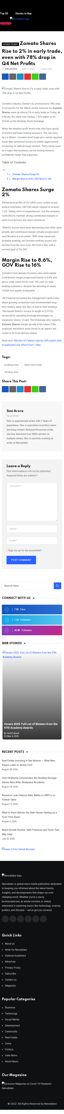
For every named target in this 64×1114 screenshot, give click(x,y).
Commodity (11, 1031)
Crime (8, 1043)
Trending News (11, 372)
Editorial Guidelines (15, 955)
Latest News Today (33, 365)
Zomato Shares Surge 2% (25, 174)
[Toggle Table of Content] (4, 169)
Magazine (10, 985)
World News (11, 1061)
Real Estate (11, 1037)
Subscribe (10, 973)
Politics (9, 1049)
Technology (11, 1013)
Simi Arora (11, 69)
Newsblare (50, 1103)
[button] (6, 7)
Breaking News (11, 365)
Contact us (10, 979)
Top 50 (4, 13)
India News (11, 1055)
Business (10, 1007)
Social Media (12, 1019)
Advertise (10, 961)
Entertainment (12, 1025)
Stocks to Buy (23, 13)
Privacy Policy (13, 967)
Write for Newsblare (16, 949)
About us (10, 943)
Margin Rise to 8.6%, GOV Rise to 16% (32, 179)
